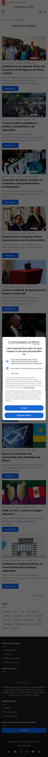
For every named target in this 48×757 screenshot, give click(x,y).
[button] (24, 373)
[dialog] (24, 378)
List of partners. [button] (29, 387)
